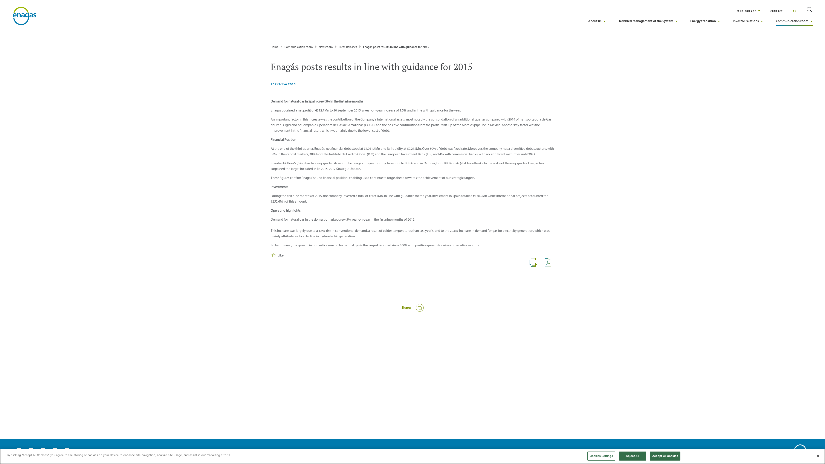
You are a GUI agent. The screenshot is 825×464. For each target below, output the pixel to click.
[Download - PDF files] (549, 265)
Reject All (632, 456)
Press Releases (348, 47)
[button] (420, 308)
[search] (804, 11)
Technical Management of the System (646, 21)
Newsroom (326, 47)
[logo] (24, 16)
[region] (753, 11)
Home (274, 47)
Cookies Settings (601, 456)
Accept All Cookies (665, 456)
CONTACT (776, 11)
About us (595, 21)
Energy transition (703, 21)
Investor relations (746, 21)
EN (795, 11)
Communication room (792, 21)
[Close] (818, 456)
